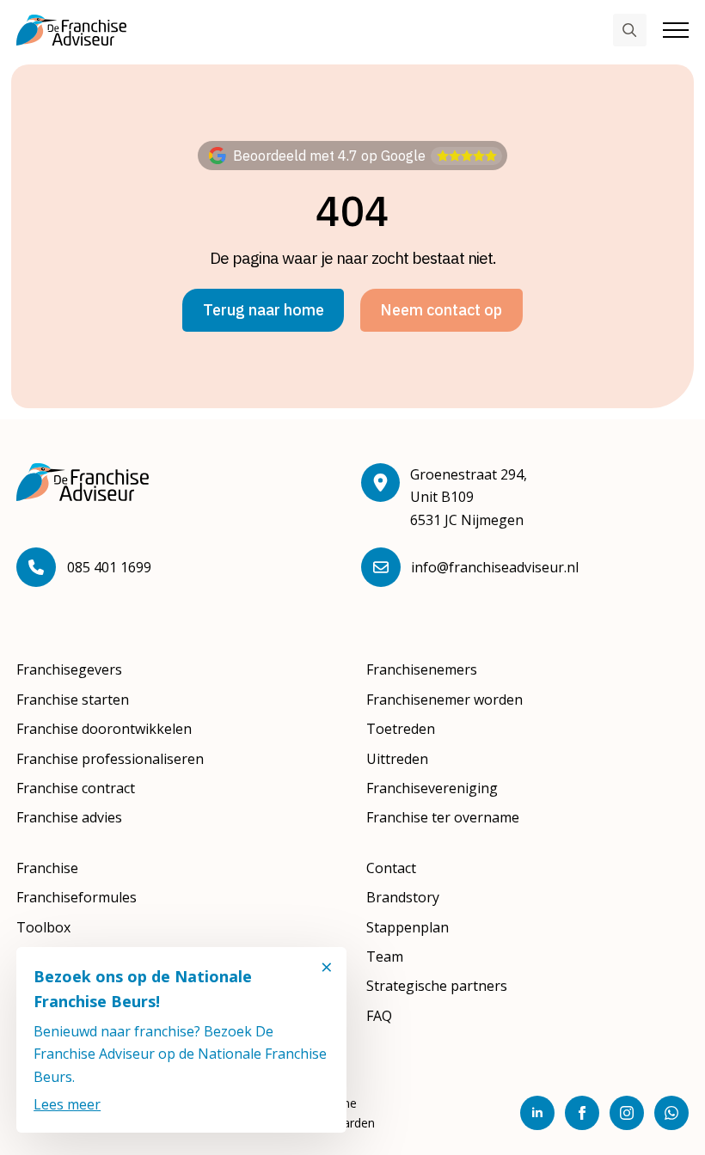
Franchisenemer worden (444, 699)
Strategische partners (436, 985)
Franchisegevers (69, 669)
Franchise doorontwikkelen (104, 728)
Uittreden (397, 758)
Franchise (47, 868)
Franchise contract (75, 788)
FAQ (379, 1015)
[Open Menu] (676, 30)
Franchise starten (72, 699)
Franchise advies (69, 817)
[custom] (671, 1113)
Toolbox (43, 927)
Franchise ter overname (442, 817)
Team (384, 956)
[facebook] (582, 1113)
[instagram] (627, 1113)
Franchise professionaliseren (110, 758)
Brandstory (402, 897)
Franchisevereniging (432, 788)
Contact (391, 868)
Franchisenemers (421, 669)
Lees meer (67, 1104)
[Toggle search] (629, 30)
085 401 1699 (109, 567)
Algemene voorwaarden (338, 1113)
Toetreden (400, 728)
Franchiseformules (76, 897)
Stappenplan (407, 927)
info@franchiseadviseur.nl (495, 567)
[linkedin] (537, 1113)
